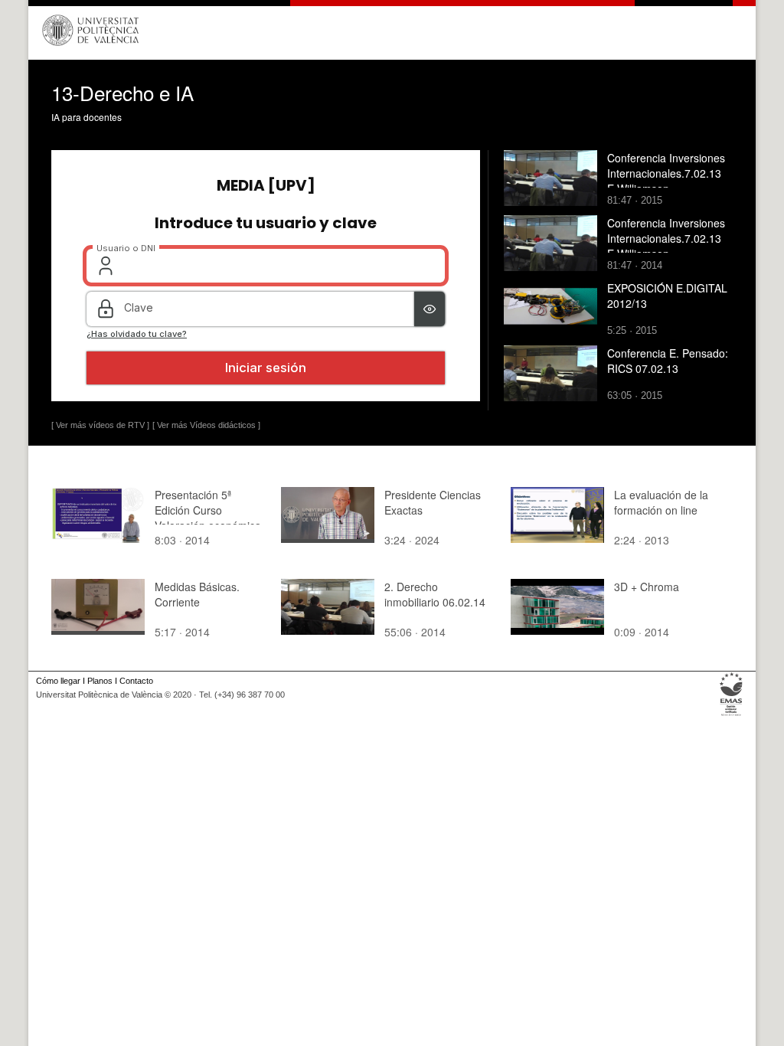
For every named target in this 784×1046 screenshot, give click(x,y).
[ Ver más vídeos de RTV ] (100, 425)
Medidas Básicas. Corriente (197, 594)
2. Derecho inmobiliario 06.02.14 (434, 594)
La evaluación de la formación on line (661, 502)
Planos (100, 680)
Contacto (136, 680)
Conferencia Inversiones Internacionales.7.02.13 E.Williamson (666, 173)
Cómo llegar (58, 680)
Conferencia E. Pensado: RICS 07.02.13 (667, 360)
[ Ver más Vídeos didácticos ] (206, 425)
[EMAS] (731, 716)
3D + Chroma (646, 586)
